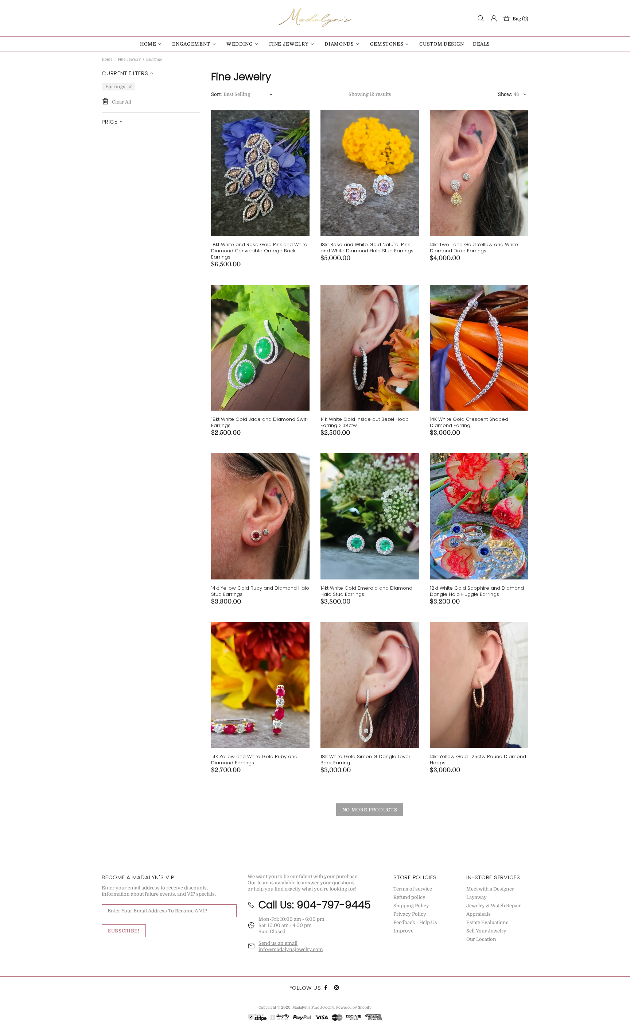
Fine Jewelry (129, 59)
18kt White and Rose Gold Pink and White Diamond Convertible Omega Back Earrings (259, 250)
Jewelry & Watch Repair (493, 905)
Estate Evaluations (487, 922)
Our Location (481, 939)
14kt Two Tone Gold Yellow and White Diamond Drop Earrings (474, 247)
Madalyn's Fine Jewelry (315, 18)
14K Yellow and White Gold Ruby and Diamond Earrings (254, 759)
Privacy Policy (409, 914)
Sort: (216, 94)
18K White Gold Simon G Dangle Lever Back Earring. (365, 759)
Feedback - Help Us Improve (415, 927)
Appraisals (478, 914)
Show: (505, 94)
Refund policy (409, 897)
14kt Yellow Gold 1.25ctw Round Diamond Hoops (478, 759)
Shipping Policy (411, 905)
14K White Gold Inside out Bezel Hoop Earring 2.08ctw (364, 422)
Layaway (476, 897)
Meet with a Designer (490, 889)
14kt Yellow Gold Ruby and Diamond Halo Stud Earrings (260, 591)
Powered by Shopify (354, 1007)
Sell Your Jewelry (486, 931)
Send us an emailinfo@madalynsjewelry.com (290, 946)
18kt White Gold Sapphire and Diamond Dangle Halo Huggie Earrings (477, 591)
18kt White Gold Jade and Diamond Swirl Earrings (259, 422)
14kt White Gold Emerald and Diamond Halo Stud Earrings (366, 591)
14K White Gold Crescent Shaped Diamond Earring (469, 422)
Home (107, 59)
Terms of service (412, 889)
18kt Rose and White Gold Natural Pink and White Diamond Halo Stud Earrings (366, 247)
